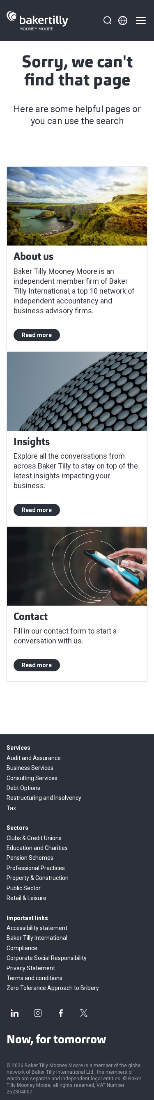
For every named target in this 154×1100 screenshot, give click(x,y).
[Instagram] (38, 1013)
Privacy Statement (31, 968)
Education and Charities (37, 848)
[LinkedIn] (15, 1013)
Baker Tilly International (37, 938)
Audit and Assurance (34, 758)
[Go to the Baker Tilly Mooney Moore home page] (37, 20)
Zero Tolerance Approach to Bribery (53, 988)
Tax (11, 808)
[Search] (107, 20)
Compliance (22, 948)
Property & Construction (38, 878)
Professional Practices (36, 868)
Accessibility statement (37, 928)
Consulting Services (32, 778)
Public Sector (24, 888)
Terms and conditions (34, 978)
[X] (84, 1013)
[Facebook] (61, 1013)
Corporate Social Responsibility (47, 958)
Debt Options (23, 788)
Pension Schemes (30, 857)
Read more (37, 335)
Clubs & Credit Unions (34, 838)
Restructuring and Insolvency (44, 798)
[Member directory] (123, 20)
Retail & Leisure (26, 898)
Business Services (30, 768)
